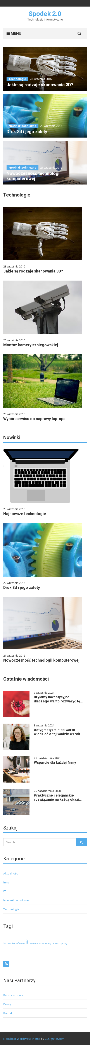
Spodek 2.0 (45, 13)
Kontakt (8, 1013)
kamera (34, 943)
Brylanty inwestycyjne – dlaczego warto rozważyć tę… (58, 699)
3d (4, 943)
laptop (55, 943)
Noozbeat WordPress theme (21, 1039)
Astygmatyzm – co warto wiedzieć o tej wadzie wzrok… (58, 732)
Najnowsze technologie (24, 513)
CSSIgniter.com (54, 1039)
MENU (15, 33)
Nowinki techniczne (22, 126)
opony (63, 943)
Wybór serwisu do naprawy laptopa (34, 418)
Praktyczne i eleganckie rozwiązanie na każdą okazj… (58, 797)
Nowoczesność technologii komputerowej (34, 176)
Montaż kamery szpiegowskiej (30, 345)
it (27, 942)
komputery (45, 943)
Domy (7, 1004)
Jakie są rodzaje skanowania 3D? (40, 84)
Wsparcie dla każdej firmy (55, 762)
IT (4, 891)
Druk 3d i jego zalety (27, 131)
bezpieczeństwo (16, 943)
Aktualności (10, 873)
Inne (6, 882)
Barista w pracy (13, 995)
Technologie (17, 79)
